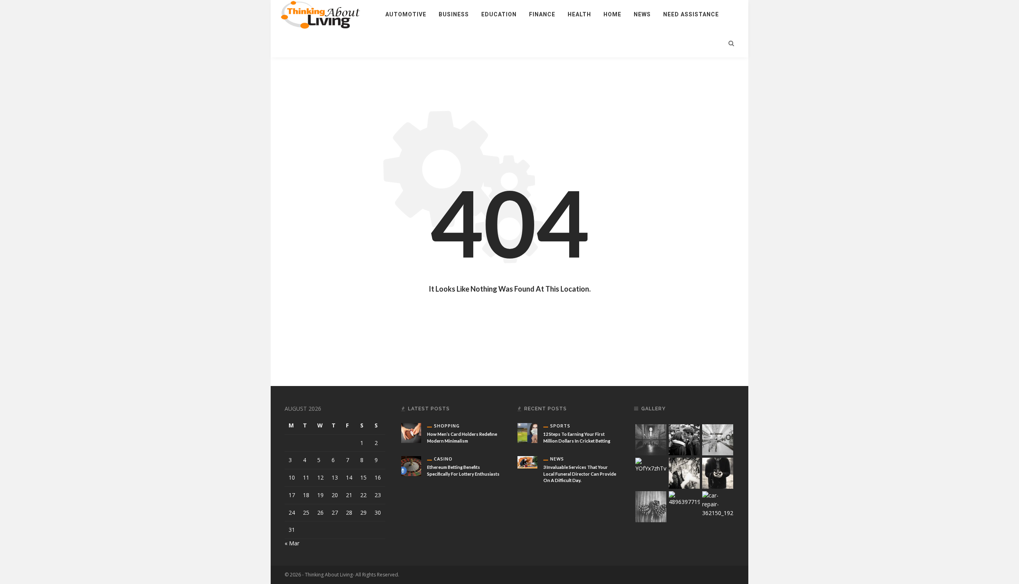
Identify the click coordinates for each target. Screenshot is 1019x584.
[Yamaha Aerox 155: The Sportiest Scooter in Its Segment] (411, 531)
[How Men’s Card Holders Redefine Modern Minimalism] (411, 432)
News (642, 14)
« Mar (292, 543)
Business (454, 14)
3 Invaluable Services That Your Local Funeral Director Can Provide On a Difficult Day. (579, 473)
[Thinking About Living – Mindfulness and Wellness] (325, 14)
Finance (542, 14)
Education (499, 14)
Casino (443, 458)
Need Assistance (691, 14)
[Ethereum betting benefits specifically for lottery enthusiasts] (411, 465)
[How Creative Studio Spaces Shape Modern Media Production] (411, 498)
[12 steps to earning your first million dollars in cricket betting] (527, 432)
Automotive (405, 14)
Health (579, 14)
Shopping (447, 425)
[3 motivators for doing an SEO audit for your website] (527, 505)
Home (612, 14)
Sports (560, 425)
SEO (555, 498)
